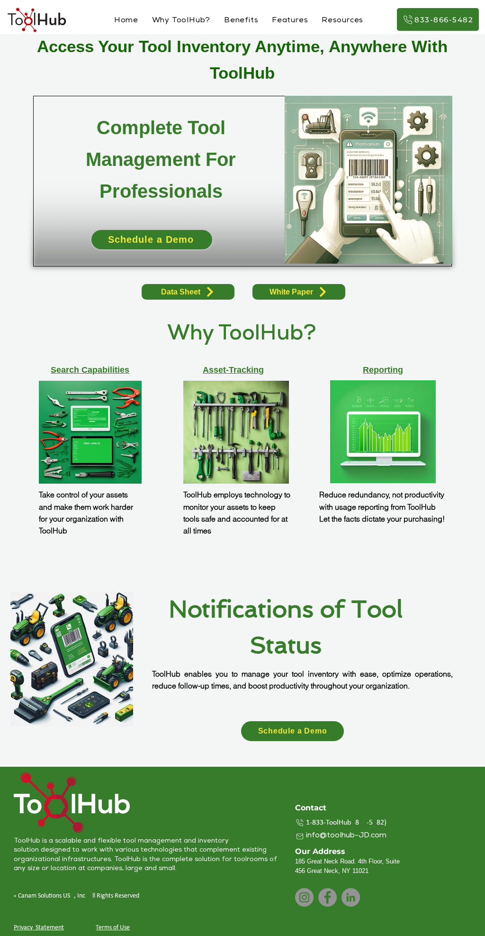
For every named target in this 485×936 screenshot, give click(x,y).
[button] (342, 21)
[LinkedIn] (350, 897)
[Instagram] (304, 897)
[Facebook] (327, 897)
